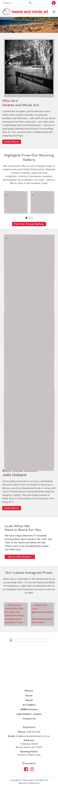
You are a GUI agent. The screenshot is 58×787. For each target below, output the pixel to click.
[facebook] (26, 769)
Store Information (20, 557)
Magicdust (35, 783)
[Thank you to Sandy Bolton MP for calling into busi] (16, 614)
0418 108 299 (33, 731)
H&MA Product (29, 709)
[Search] (30, 3)
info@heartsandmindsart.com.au (33, 736)
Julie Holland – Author (29, 714)
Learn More (11, 142)
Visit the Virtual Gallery (29, 224)
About (29, 700)
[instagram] (32, 769)
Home (29, 695)
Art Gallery (29, 704)
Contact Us (29, 718)
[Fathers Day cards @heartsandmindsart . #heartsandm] (42, 614)
